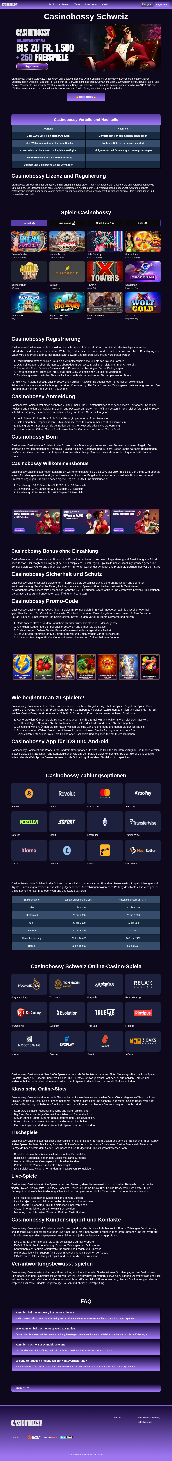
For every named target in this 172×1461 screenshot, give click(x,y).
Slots (140, 223)
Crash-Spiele (102, 223)
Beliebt (27, 223)
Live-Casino (65, 223)
